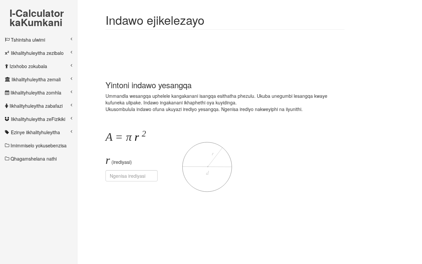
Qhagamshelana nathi (33, 158)
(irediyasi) (119, 160)
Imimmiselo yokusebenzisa (38, 145)
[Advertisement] (226, 51)
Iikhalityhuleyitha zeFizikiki (37, 119)
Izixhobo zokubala (27, 66)
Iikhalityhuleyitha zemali (35, 79)
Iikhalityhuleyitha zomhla (35, 92)
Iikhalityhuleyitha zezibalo (37, 53)
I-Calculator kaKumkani (37, 13)
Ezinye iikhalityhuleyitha (35, 132)
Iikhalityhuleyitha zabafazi (35, 105)
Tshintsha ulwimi (27, 39)
